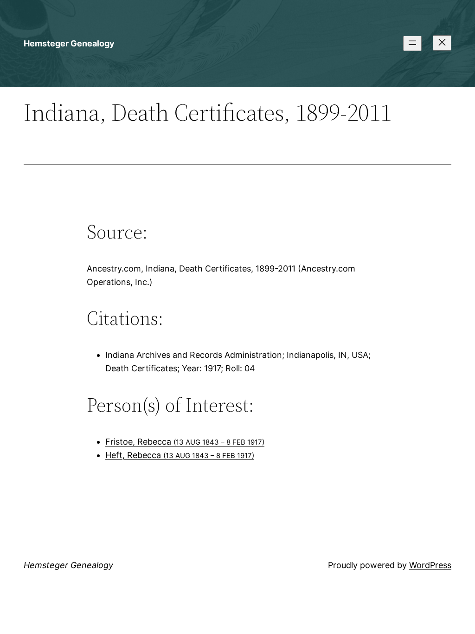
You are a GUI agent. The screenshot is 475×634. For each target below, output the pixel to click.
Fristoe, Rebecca (184, 441)
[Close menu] (442, 43)
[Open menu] (412, 43)
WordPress (430, 565)
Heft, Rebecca (179, 455)
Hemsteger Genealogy (69, 43)
